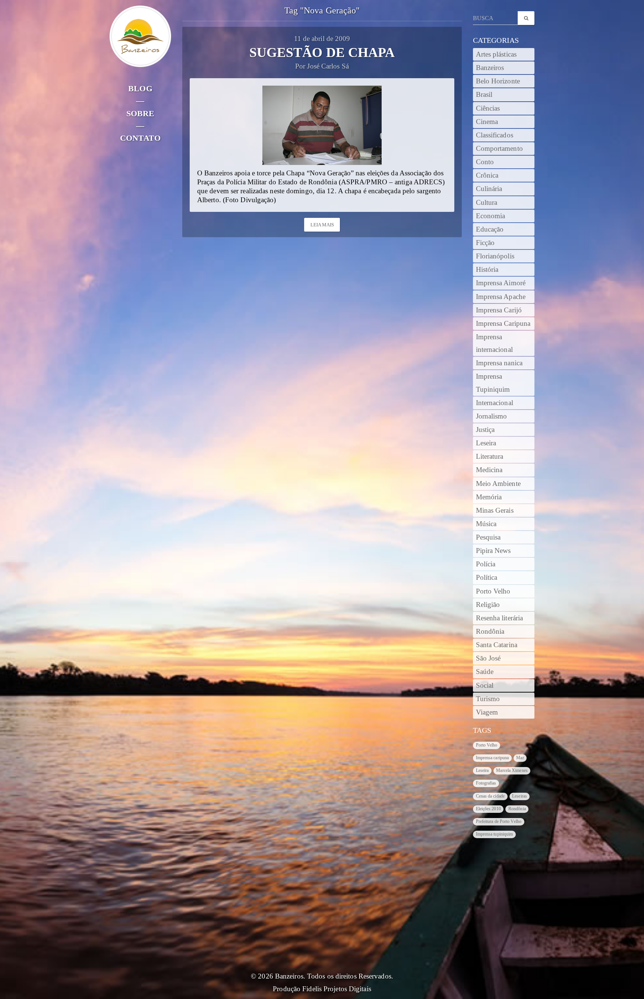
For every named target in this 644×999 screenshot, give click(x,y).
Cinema (487, 121)
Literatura (489, 456)
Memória (489, 497)
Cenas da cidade (490, 796)
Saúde (485, 671)
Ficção (485, 242)
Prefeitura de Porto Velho (499, 821)
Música (486, 524)
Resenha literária (499, 618)
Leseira (486, 443)
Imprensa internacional (494, 343)
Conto (485, 162)
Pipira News (493, 550)
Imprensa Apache (501, 296)
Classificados (494, 135)
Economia (490, 216)
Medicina (489, 470)
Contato (140, 138)
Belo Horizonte (498, 81)
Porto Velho (493, 591)
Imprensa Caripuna (503, 323)
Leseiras (519, 796)
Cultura (487, 202)
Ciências (488, 108)
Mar (520, 757)
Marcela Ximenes (512, 770)
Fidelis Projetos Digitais (336, 989)
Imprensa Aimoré (501, 283)
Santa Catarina (496, 645)
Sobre (140, 113)
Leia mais (322, 225)
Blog (140, 88)
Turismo (488, 699)
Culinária (489, 189)
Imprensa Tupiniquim (493, 383)
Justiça (485, 429)
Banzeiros (490, 67)
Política (487, 577)
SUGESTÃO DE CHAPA (322, 52)
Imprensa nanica (499, 363)
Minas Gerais (495, 510)
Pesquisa (488, 537)
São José (488, 658)
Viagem (487, 712)
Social (485, 685)
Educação (490, 229)
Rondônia (490, 631)
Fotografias (486, 783)
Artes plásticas (496, 54)
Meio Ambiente (498, 483)
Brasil (484, 94)
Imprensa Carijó (499, 310)
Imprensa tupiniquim (494, 834)
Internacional (494, 403)
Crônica (487, 175)
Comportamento (499, 148)
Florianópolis (495, 256)
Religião (488, 604)
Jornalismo (491, 416)
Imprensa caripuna (492, 757)
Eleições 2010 (488, 808)
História (487, 269)
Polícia (486, 564)
